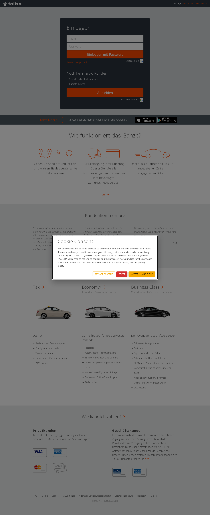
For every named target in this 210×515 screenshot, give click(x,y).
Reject (122, 274)
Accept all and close (142, 274)
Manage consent (104, 274)
